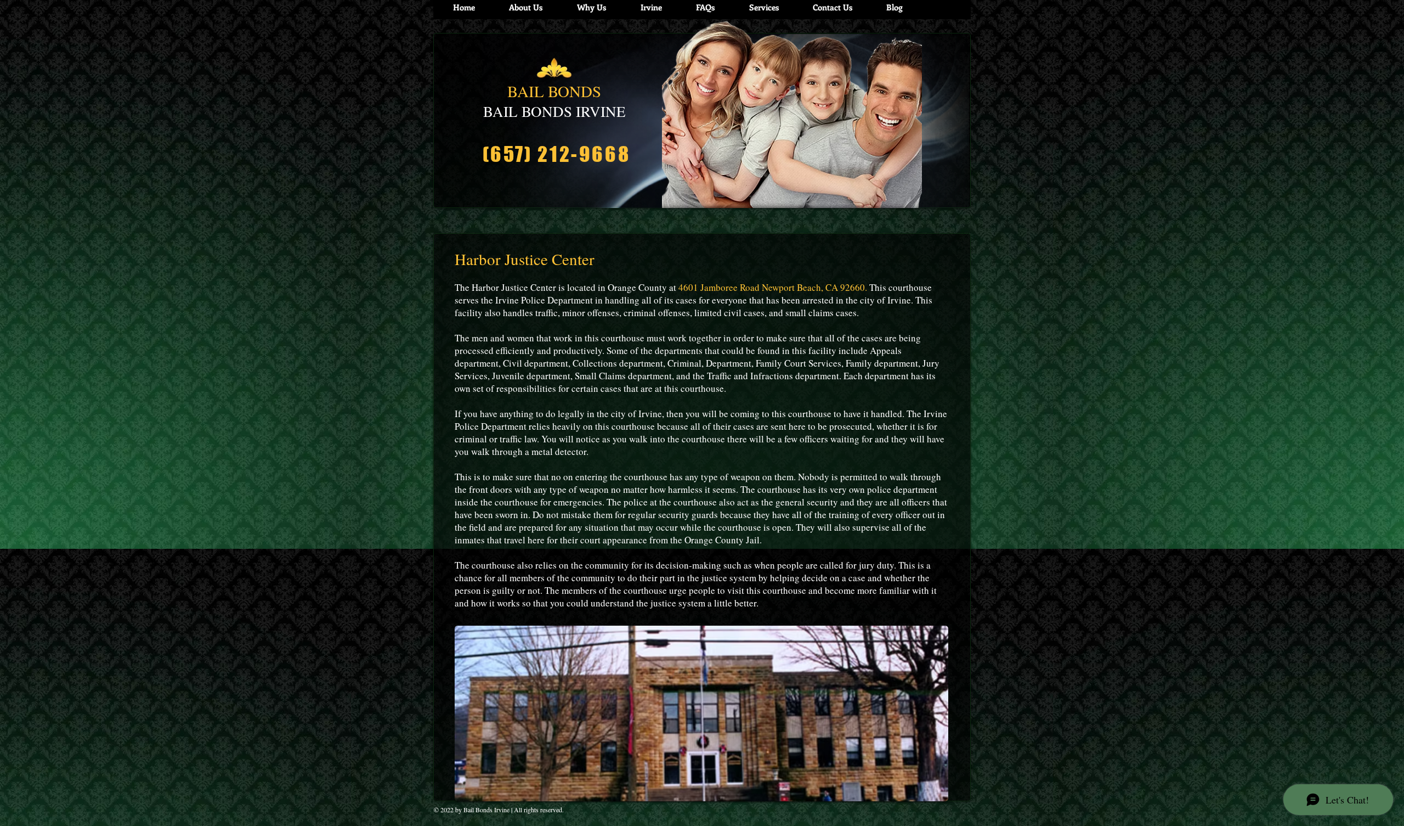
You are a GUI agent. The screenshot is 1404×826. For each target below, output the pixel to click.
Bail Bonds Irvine (486, 809)
